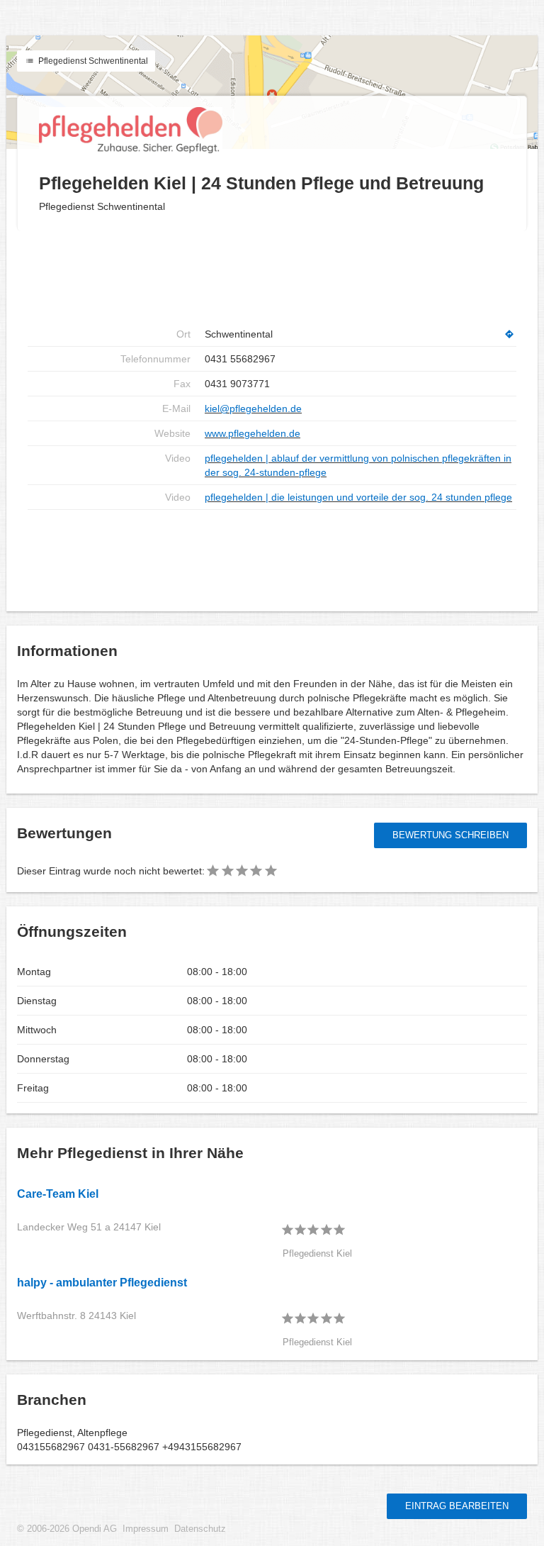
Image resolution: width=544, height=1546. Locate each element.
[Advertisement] (272, 276)
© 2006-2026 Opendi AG (67, 1529)
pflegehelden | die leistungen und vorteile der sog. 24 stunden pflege (358, 497)
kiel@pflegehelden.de (253, 408)
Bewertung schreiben (450, 835)
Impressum (146, 1529)
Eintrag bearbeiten (457, 1506)
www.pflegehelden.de (252, 433)
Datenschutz (200, 1529)
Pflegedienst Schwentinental (92, 61)
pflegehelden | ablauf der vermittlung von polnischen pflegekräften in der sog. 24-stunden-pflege (358, 465)
